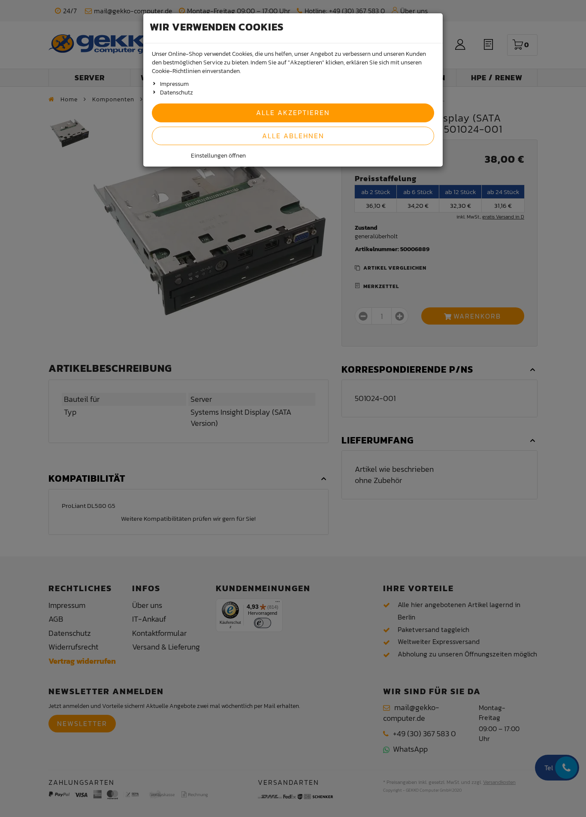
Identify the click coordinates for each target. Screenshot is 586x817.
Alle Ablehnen (293, 136)
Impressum (174, 83)
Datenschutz (176, 92)
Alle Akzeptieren (293, 112)
